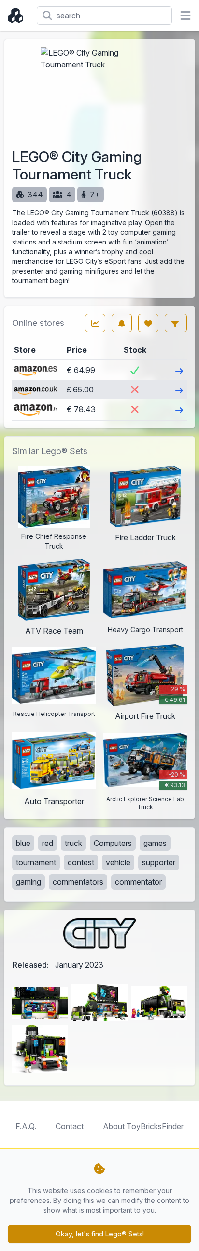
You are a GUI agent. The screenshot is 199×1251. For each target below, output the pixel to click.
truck (73, 843)
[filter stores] (176, 323)
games (155, 843)
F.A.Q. (25, 1126)
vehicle (118, 862)
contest (81, 862)
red (47, 843)
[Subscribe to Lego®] (122, 323)
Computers (113, 843)
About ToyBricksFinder (143, 1126)
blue (23, 843)
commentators (78, 882)
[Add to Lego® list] (148, 323)
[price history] (95, 323)
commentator (138, 882)
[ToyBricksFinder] (18, 15)
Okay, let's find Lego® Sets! (100, 1234)
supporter (158, 862)
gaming (28, 882)
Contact (70, 1126)
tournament (36, 862)
